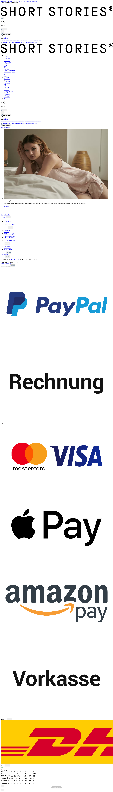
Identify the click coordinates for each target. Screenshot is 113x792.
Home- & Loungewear (9, 72)
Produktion (6, 222)
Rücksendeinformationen (10, 240)
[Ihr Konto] (2, 31)
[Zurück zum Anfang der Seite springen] (2, 786)
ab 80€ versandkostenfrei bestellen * (9, 5)
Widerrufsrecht (7, 230)
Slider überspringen (5, 127)
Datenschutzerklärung (9, 233)
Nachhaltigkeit (7, 221)
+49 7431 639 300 (14, 259)
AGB (5, 239)
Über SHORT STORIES (10, 224)
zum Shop (6, 206)
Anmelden (3, 37)
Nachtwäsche (7, 58)
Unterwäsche (7, 79)
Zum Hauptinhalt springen (7, 1)
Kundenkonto (7, 246)
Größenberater (7, 248)
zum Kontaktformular (6, 263)
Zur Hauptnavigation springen (31, 1)
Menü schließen (6, 34)
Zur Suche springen (19, 1)
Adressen (17, 40)
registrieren (5, 38)
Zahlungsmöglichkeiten (9, 236)
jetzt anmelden (4, 254)
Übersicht (3, 40)
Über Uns (3, 217)
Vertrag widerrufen (5, 215)
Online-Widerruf (8, 249)
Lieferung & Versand (9, 237)
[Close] (2, 790)
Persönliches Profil (10, 40)
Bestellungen (23, 40)
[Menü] (2, 18)
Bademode (6, 87)
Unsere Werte (7, 220)
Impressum (6, 232)
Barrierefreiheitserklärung (10, 234)
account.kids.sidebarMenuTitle (33, 40)
